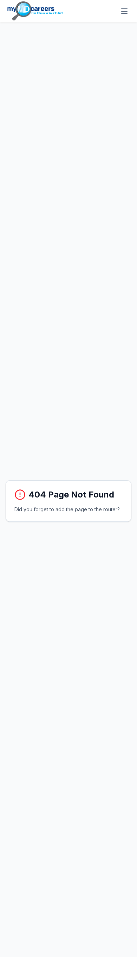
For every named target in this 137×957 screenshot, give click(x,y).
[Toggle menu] (124, 11)
